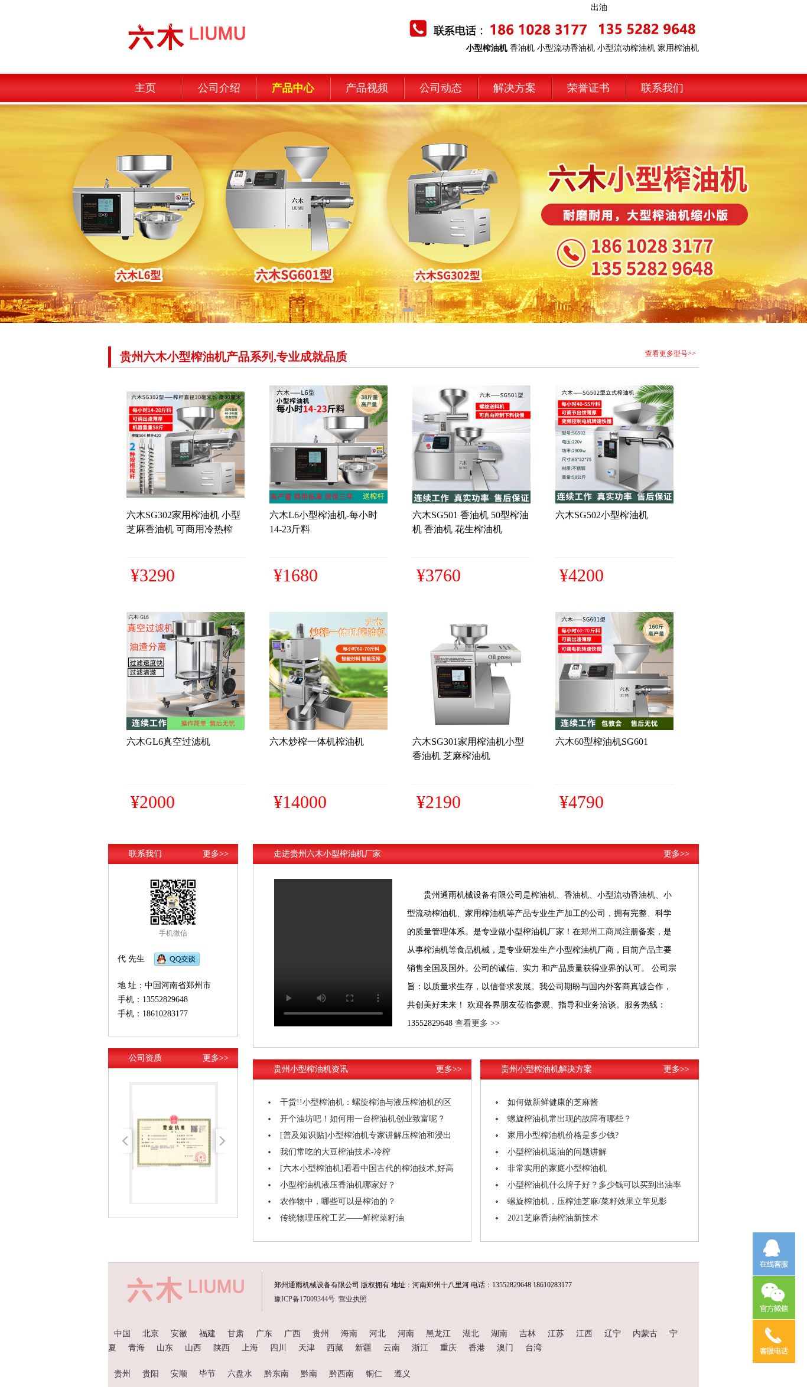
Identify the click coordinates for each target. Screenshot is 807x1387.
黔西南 (341, 1373)
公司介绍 (219, 88)
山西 (193, 1347)
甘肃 (235, 1333)
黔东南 (276, 1373)
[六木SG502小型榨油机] (614, 500)
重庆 (448, 1347)
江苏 (556, 1333)
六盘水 (239, 1373)
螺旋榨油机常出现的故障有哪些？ (569, 1118)
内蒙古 (645, 1333)
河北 (377, 1333)
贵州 (321, 1333)
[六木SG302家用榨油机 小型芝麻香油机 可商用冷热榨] (185, 500)
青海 (136, 1347)
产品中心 (293, 88)
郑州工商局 (601, 931)
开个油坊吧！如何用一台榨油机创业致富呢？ (362, 1118)
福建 (207, 1333)
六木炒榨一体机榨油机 (316, 742)
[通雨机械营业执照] (173, 1200)
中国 (122, 1333)
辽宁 (612, 1333)
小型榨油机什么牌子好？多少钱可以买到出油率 (594, 1184)
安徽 (179, 1333)
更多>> (216, 853)
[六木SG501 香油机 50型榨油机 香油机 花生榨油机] (471, 500)
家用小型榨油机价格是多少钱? (563, 1135)
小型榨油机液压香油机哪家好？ (338, 1184)
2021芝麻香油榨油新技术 (552, 1217)
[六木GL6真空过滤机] (185, 727)
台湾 (533, 1347)
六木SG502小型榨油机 (601, 515)
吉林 (527, 1333)
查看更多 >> (477, 1023)
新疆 (363, 1347)
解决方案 (514, 88)
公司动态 (440, 88)
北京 (150, 1333)
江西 (584, 1333)
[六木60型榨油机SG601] (614, 727)
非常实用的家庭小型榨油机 (557, 1168)
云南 (391, 1347)
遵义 (402, 1373)
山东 (165, 1347)
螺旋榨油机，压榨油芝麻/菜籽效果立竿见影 (587, 1201)
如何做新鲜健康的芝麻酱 (552, 1102)
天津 (306, 1347)
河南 (406, 1333)
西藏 (335, 1347)
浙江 (420, 1347)
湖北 (471, 1333)
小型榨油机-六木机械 (158, 24)
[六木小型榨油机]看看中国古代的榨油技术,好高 (367, 1168)
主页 (145, 88)
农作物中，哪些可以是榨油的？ (338, 1201)
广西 (292, 1333)
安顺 (179, 1373)
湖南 (499, 1333)
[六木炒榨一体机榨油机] (328, 727)
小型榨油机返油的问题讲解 (557, 1151)
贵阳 (150, 1373)
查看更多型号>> (670, 353)
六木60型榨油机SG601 (601, 742)
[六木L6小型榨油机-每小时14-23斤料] (328, 500)
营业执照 (353, 1299)
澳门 (505, 1347)
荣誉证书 (588, 88)
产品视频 (367, 88)
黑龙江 (438, 1333)
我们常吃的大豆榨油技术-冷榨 (335, 1151)
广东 (264, 1333)
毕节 (207, 1373)
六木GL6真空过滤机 (168, 742)
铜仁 (374, 1373)
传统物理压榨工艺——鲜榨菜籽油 (342, 1217)
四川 (278, 1347)
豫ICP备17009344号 (304, 1299)
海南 (349, 1333)
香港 (476, 1347)
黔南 (309, 1373)
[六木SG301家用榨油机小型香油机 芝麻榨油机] (471, 727)
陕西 (221, 1347)
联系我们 (662, 88)
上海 (250, 1347)
